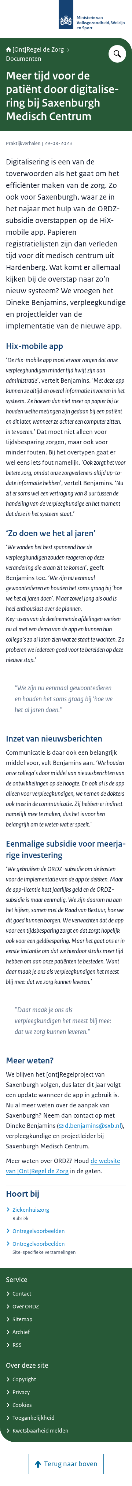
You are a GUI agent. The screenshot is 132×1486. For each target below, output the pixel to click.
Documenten (23, 59)
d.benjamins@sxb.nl (93, 1126)
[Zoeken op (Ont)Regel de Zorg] (117, 54)
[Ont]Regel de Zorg (38, 49)
